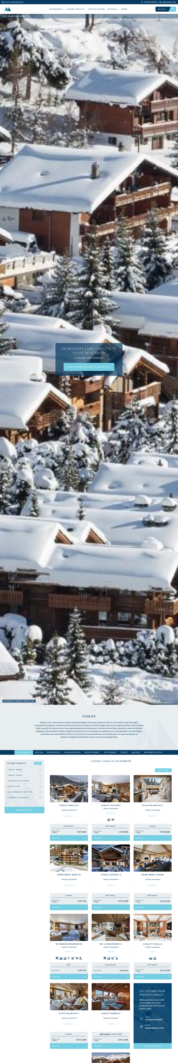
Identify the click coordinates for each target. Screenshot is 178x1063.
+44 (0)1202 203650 (153, 1019)
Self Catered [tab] (105, 1034)
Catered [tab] (114, 1034)
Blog (112, 9)
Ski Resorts (56, 9)
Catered (152, 826)
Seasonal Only (110, 965)
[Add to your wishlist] (84, 779)
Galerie (136, 752)
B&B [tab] (120, 1034)
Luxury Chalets (75, 9)
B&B (68, 965)
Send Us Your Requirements (13, 2)
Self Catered (68, 826)
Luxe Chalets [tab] (23, 752)
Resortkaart (92, 752)
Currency (19, 797)
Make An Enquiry (152, 1046)
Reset (37, 763)
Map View (163, 770)
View (54, 778)
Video (124, 752)
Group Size (14, 786)
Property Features (18, 781)
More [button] (124, 9)
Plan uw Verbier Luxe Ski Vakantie (88, 367)
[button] (53, 788)
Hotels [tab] (39, 752)
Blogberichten (153, 752)
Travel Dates (15, 775)
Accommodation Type (20, 792)
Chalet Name (15, 770)
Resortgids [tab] (53, 752)
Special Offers (96, 9)
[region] (24, 786)
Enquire (56, 838)
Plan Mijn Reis (72, 752)
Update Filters (24, 810)
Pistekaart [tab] (110, 752)
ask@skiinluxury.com (154, 1028)
